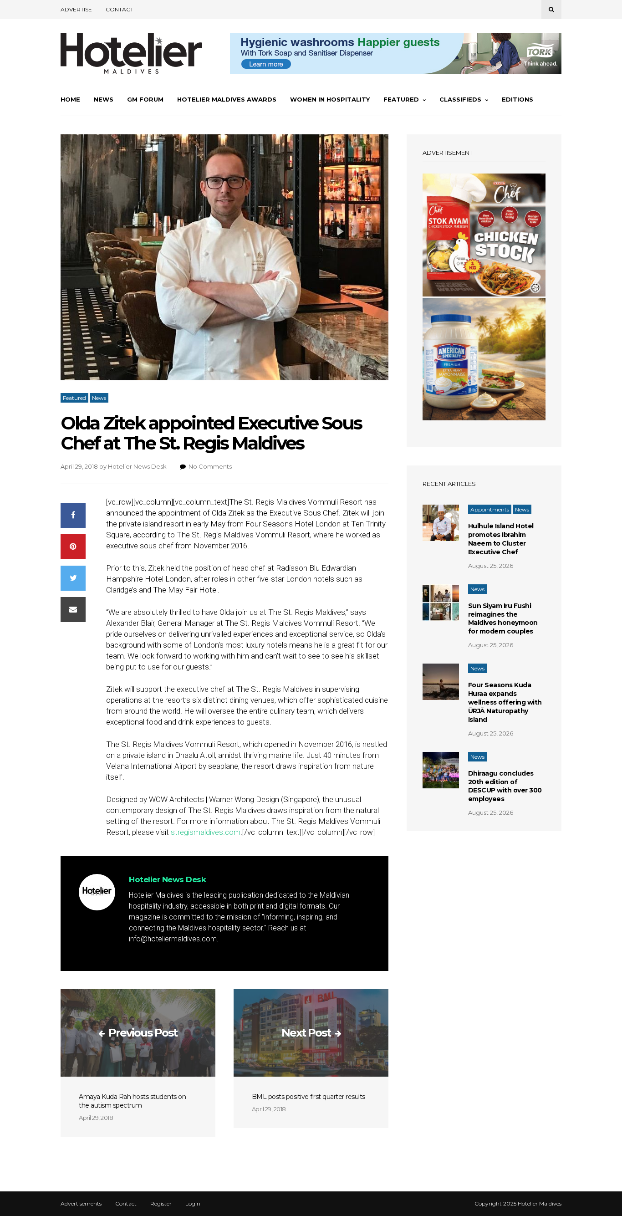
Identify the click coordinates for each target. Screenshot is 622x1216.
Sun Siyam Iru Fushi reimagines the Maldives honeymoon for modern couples (503, 619)
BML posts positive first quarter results (308, 1097)
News (103, 99)
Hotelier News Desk (137, 466)
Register (161, 1203)
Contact (119, 9)
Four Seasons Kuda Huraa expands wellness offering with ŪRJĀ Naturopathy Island (505, 702)
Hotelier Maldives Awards (226, 99)
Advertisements (81, 1203)
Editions (517, 99)
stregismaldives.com (205, 832)
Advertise (76, 9)
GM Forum (145, 99)
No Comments (210, 466)
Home (70, 99)
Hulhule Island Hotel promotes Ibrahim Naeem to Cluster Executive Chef (501, 539)
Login (192, 1203)
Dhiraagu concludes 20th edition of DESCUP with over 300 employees (505, 786)
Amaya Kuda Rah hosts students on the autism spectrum (132, 1101)
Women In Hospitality (330, 99)
